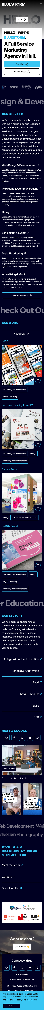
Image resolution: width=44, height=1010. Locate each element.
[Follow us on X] (22, 738)
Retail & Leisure (29, 694)
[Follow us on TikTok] (37, 738)
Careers (7, 876)
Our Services (20, 71)
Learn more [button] (32, 1000)
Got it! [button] (11, 1006)
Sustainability (10, 888)
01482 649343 (22, 974)
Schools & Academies (25, 670)
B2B (36, 717)
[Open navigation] (41, 4)
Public (35, 705)
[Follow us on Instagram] (7, 738)
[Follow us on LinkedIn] (30, 738)
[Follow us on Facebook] (14, 738)
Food (36, 682)
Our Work (20, 64)
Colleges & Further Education (21, 659)
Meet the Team (11, 865)
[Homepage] (13, 4)
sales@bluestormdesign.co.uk (22, 979)
